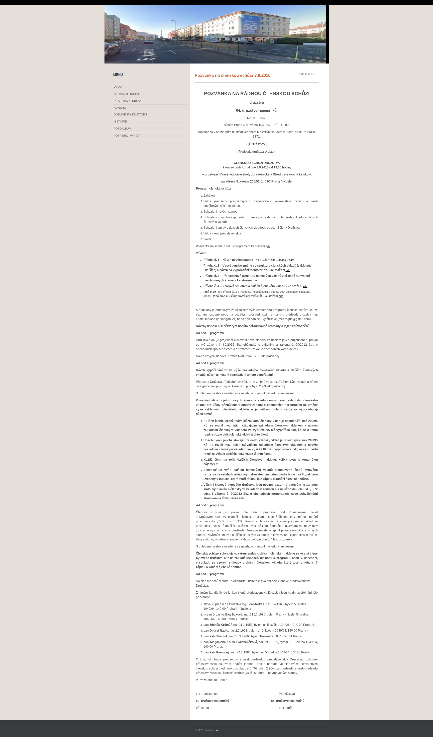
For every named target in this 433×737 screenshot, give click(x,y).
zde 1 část (277, 259)
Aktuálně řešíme (126, 93)
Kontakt (120, 107)
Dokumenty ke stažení (131, 114)
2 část (290, 259)
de (268, 246)
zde (288, 270)
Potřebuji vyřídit (127, 135)
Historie (120, 121)
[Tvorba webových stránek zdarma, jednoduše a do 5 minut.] (218, 730)
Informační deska (127, 100)
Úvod (118, 86)
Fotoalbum (122, 128)
